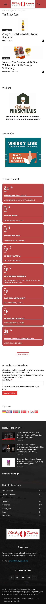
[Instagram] (17, 577)
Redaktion (6, 71)
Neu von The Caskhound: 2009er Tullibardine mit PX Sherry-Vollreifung (20, 65)
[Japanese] (28, 411)
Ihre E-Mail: (7, 380)
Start (3, 11)
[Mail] (29, 577)
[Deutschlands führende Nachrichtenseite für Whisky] (23, 4)
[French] (12, 411)
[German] (4, 411)
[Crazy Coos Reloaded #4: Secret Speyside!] (23, 24)
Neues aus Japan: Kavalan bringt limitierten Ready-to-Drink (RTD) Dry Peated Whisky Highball (30, 461)
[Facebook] (11, 577)
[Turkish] (36, 411)
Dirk (3, 40)
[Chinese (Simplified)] (24, 411)
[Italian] (20, 411)
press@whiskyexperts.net (18, 561)
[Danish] (16, 411)
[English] (8, 411)
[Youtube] (34, 577)
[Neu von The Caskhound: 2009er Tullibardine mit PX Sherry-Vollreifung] (23, 53)
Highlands (6, 58)
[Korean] (32, 411)
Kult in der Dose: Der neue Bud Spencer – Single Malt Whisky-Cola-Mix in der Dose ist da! (30, 435)
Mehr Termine (23, 354)
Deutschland (7, 30)
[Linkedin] (23, 577)
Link (4, 389)
